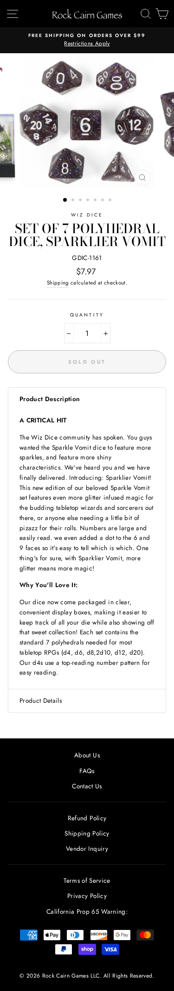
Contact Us (87, 786)
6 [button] (103, 200)
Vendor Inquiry (87, 848)
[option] (87, 40)
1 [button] (65, 200)
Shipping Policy (86, 833)
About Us (87, 755)
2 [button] (73, 200)
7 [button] (111, 200)
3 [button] (81, 200)
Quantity (86, 314)
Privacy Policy (87, 895)
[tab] (87, 399)
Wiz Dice (87, 214)
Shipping (58, 282)
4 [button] (88, 200)
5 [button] (96, 200)
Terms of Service (87, 880)
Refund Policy (87, 818)
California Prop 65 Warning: (87, 911)
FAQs (86, 770)
